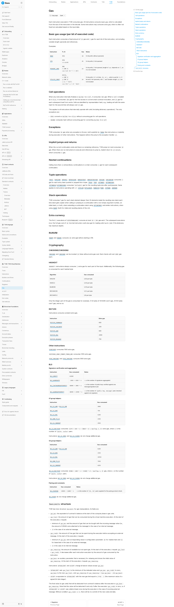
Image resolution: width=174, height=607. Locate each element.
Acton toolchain (9, 178)
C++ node (5, 80)
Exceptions (54, 127)
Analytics (4, 59)
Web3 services (6, 362)
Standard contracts (8, 181)
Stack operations (58, 195)
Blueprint (7, 219)
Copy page (55, 15)
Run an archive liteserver (10, 91)
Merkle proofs (6, 365)
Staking (4, 108)
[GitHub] (3, 604)
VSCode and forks (7, 174)
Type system (6, 241)
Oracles (4, 62)
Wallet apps (5, 52)
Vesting (5, 213)
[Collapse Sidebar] (21, 2)
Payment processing (8, 130)
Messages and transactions (10, 323)
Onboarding (52, 2)
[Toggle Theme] (20, 604)
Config (4, 355)
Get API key (5, 149)
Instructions (5, 274)
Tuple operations (58, 174)
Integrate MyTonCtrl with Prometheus (10, 95)
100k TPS (5, 23)
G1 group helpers (55, 398)
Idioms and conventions (9, 234)
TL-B (3, 313)
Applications (74, 2)
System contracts (7, 369)
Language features (8, 248)
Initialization (5, 294)
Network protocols (7, 358)
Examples (5, 238)
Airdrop (6, 202)
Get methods (6, 301)
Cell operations (57, 92)
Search (13, 7)
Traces (4, 344)
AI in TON (5, 34)
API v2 (6, 152)
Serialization (5, 316)
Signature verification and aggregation (63, 368)
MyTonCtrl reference (9, 105)
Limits (3, 351)
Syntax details (6, 245)
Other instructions (57, 346)
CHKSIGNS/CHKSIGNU (59, 250)
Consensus (5, 330)
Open (61, 15)
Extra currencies (7, 375)
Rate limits (5, 145)
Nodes (63, 2)
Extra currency (57, 215)
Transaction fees (7, 341)
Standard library (9, 259)
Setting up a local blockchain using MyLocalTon (12, 101)
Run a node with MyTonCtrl (11, 84)
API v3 (7, 156)
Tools (3, 270)
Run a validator (7, 87)
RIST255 (52, 309)
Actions (4, 327)
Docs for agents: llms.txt (11, 411)
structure (60, 504)
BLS (50, 364)
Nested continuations (60, 160)
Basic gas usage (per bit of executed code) (71, 34)
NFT (5, 209)
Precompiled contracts (9, 372)
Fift (3, 390)
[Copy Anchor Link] (95, 34)
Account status (6, 334)
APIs (84, 2)
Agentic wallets (7, 48)
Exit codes (5, 298)
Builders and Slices (8, 277)
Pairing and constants (57, 483)
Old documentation (10, 415)
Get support (5, 16)
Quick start (6, 41)
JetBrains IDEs (6, 171)
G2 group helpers (55, 441)
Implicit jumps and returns (63, 142)
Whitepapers (6, 379)
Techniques (5, 216)
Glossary (4, 382)
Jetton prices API (7, 142)
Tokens (5, 192)
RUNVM (53, 233)
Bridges (4, 65)
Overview (6, 38)
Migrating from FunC (8, 252)
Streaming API (6, 159)
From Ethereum (6, 19)
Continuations (6, 281)
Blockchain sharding (8, 348)
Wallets (5, 188)
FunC (3, 394)
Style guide (5, 402)
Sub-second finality (8, 26)
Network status (6, 77)
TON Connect (6, 127)
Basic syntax (6, 231)
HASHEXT (53, 262)
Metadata (7, 199)
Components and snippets (10, 405)
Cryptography (56, 245)
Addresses (5, 320)
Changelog (5, 255)
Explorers (5, 55)
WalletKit (4, 123)
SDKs (3, 120)
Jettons (6, 206)
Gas (3, 288)
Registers (5, 284)
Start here (7, 12)
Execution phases (7, 337)
